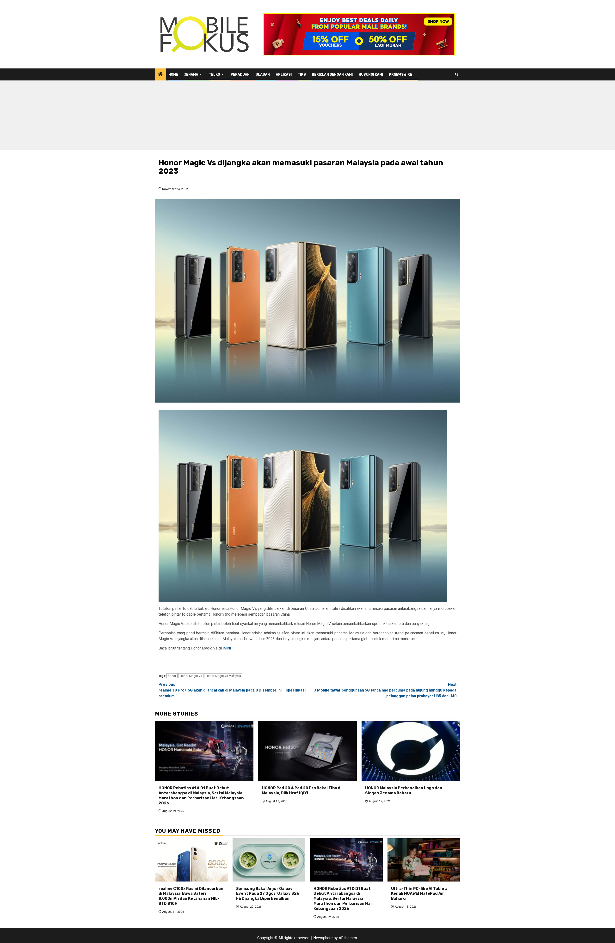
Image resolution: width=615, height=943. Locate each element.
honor (172, 676)
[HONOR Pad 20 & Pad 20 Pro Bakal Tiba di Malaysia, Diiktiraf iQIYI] (307, 751)
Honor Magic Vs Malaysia (223, 676)
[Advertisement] (307, 116)
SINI (227, 648)
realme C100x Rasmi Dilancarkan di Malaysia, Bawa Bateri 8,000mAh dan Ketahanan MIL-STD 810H (191, 896)
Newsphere (323, 938)
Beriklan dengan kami (332, 75)
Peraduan (240, 75)
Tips (302, 75)
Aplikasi (284, 75)
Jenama (191, 75)
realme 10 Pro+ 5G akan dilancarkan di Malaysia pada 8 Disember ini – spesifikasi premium (232, 690)
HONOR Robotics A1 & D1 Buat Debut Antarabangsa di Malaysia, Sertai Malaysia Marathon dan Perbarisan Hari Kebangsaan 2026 (201, 795)
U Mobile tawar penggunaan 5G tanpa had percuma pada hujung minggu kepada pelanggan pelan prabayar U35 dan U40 (385, 690)
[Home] (160, 74)
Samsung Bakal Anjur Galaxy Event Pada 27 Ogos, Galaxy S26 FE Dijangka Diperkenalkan (267, 893)
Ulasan (263, 75)
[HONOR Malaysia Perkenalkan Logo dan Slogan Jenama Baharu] (411, 751)
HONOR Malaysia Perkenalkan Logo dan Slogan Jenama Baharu (403, 790)
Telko (214, 75)
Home (173, 75)
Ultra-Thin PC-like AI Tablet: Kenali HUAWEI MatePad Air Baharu (419, 893)
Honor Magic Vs (191, 676)
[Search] (457, 74)
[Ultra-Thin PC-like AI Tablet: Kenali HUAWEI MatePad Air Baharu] (423, 860)
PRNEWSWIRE (400, 75)
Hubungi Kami (371, 75)
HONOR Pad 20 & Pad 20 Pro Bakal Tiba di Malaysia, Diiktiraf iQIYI (302, 790)
